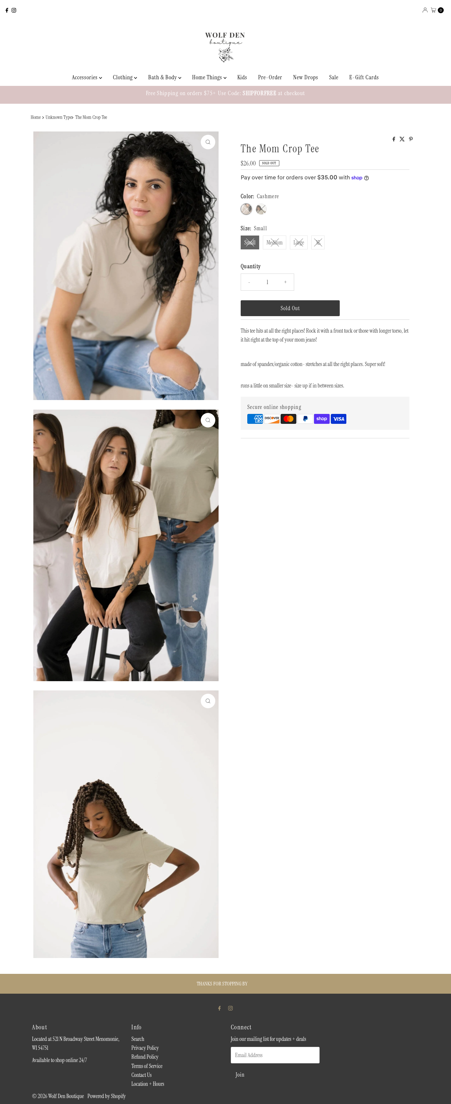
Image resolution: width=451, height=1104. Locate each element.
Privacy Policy (145, 1047)
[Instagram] (14, 10)
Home (36, 117)
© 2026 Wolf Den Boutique (58, 1096)
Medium (274, 242)
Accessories (85, 77)
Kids (242, 77)
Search (137, 1039)
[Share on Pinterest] (411, 139)
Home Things (208, 77)
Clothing (123, 77)
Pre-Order (270, 77)
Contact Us (141, 1075)
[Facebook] (7, 10)
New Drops (305, 77)
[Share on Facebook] (394, 139)
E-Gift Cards (364, 77)
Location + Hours (147, 1083)
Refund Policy (144, 1056)
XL (318, 242)
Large (299, 242)
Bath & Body (163, 77)
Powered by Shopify (106, 1096)
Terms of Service (146, 1066)
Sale (333, 77)
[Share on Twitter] (402, 139)
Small (250, 242)
